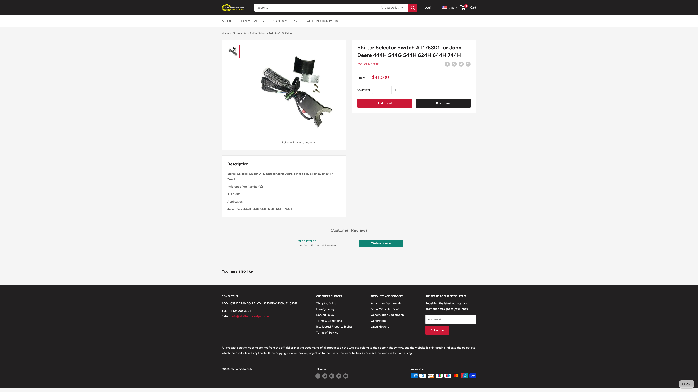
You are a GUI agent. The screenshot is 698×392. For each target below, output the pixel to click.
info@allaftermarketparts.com (251, 316)
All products (239, 33)
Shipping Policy (326, 303)
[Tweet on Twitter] (461, 64)
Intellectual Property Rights (334, 326)
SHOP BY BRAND (249, 21)
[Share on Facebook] (447, 64)
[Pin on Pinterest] (454, 64)
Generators (378, 320)
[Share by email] (468, 64)
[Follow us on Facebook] (317, 376)
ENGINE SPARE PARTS (286, 21)
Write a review (381, 243)
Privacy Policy (325, 309)
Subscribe (437, 330)
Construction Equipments (387, 315)
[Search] (412, 8)
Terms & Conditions (329, 320)
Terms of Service (327, 332)
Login (428, 7)
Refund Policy (325, 315)
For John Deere (368, 64)
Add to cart (385, 103)
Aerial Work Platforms (385, 309)
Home (225, 33)
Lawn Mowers (380, 326)
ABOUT (226, 21)
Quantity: (363, 89)
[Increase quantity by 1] (395, 90)
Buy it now (443, 103)
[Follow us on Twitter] (324, 376)
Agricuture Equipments (386, 303)
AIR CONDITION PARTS (322, 21)
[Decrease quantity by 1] (376, 90)
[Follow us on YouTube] (345, 376)
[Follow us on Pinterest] (338, 376)
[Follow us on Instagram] (331, 376)
